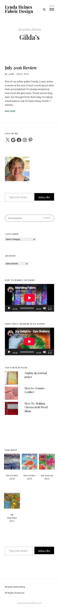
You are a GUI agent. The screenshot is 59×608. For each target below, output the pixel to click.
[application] (29, 298)
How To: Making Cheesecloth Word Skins (36, 407)
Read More (10, 111)
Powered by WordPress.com (29, 603)
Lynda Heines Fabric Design (19, 9)
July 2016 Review (21, 67)
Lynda (11, 74)
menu (51, 6)
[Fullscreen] (49, 310)
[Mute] (44, 310)
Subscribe (44, 197)
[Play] (9, 310)
